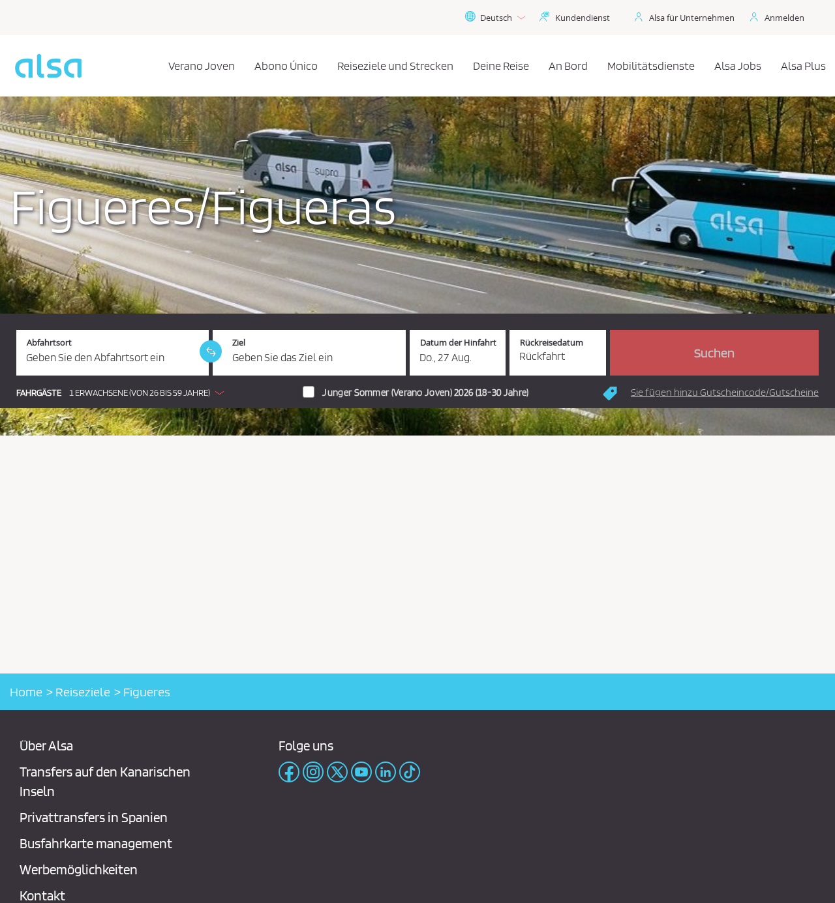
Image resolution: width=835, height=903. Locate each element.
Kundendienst (582, 17)
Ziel (238, 342)
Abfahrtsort (49, 342)
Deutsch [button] (496, 17)
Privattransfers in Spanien (94, 817)
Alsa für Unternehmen (692, 17)
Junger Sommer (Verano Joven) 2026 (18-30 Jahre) (425, 392)
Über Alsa (46, 745)
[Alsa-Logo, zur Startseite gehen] (48, 66)
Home (26, 692)
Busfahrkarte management (96, 843)
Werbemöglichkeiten (79, 869)
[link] (211, 351)
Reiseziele (82, 692)
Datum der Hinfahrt (458, 342)
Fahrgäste (38, 393)
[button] (123, 392)
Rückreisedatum (551, 342)
